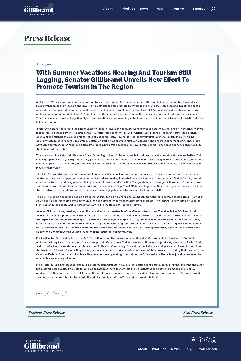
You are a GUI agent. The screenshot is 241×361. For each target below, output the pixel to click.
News (144, 9)
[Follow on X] (207, 340)
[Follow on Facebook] (200, 340)
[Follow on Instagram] (214, 340)
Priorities (128, 9)
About (108, 9)
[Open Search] (213, 8)
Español (199, 9)
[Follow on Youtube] (193, 340)
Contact (178, 9)
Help (160, 9)
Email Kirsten (207, 349)
